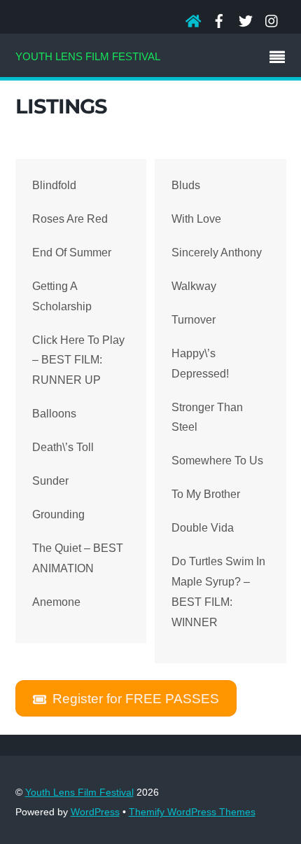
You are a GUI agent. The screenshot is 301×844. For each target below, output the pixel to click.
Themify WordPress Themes (192, 812)
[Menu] (281, 59)
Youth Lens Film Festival (79, 792)
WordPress (95, 812)
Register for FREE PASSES (135, 698)
